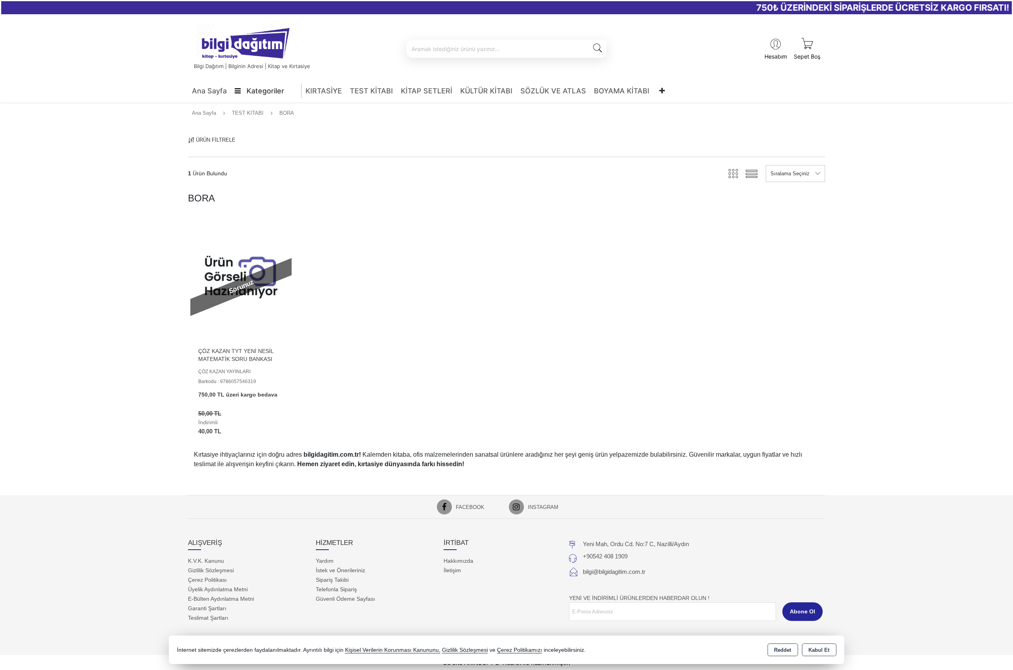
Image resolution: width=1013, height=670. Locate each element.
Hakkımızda (458, 561)
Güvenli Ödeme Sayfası (345, 599)
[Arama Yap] (597, 48)
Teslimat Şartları (208, 618)
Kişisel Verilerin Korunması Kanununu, (392, 650)
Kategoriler (264, 91)
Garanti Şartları (207, 608)
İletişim (452, 570)
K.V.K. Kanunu (206, 561)
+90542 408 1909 (605, 556)
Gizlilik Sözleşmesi (211, 570)
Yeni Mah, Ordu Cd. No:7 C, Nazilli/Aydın (636, 544)
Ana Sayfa (209, 91)
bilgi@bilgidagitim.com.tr (614, 571)
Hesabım (775, 56)
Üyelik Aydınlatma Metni (218, 589)
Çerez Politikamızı (519, 650)
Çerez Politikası (207, 580)
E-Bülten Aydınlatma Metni (221, 599)
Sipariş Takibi (332, 580)
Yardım (325, 561)
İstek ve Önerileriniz (340, 570)
